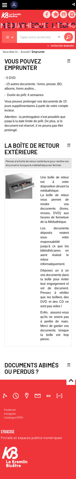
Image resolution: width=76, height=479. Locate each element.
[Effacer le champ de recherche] (59, 37)
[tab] (5, 395)
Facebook (10, 409)
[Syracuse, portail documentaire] (38, 25)
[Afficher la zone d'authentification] (15, 5)
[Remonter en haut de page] (70, 381)
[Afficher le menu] (4, 5)
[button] (74, 4)
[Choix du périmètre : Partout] (9, 37)
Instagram (10, 413)
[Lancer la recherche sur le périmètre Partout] (69, 37)
